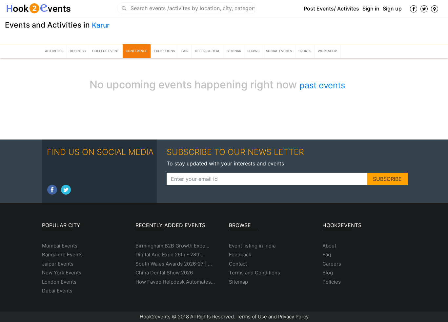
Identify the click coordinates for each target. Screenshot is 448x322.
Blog (327, 272)
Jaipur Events (57, 264)
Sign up (392, 8)
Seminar (234, 51)
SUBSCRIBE (387, 179)
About (329, 246)
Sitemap (238, 282)
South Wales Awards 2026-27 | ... (173, 264)
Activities (54, 51)
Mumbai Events (59, 246)
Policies (331, 282)
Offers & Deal (207, 51)
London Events (59, 282)
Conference (136, 51)
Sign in (370, 8)
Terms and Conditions (254, 272)
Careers (331, 264)
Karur (101, 25)
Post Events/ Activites (331, 8)
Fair (184, 51)
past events (322, 85)
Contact (238, 264)
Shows (253, 51)
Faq (326, 254)
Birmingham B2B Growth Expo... (172, 246)
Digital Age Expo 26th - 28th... (170, 254)
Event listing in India (252, 246)
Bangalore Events (62, 254)
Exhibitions (164, 51)
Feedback (240, 254)
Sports (304, 51)
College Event (105, 51)
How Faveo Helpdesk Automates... (175, 282)
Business (78, 51)
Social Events (279, 51)
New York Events (61, 272)
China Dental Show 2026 (164, 272)
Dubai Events (57, 291)
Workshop (327, 51)
